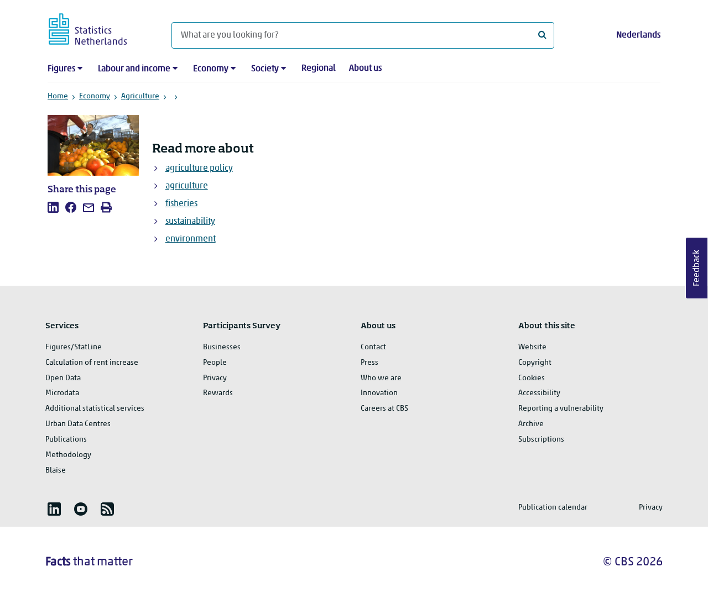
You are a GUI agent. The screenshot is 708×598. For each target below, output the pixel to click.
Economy (210, 69)
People (215, 362)
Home (58, 96)
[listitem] (53, 207)
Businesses (222, 347)
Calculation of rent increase (91, 362)
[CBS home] (99, 27)
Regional (318, 68)
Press (369, 362)
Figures (61, 69)
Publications (66, 439)
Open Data (63, 378)
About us (365, 68)
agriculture (186, 186)
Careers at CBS (384, 408)
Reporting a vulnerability (560, 408)
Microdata (62, 393)
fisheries (181, 204)
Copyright (534, 362)
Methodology (68, 455)
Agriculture (140, 96)
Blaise (55, 470)
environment (190, 239)
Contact (373, 347)
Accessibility (539, 393)
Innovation (379, 393)
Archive (531, 424)
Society (265, 69)
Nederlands (638, 35)
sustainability (190, 221)
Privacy (215, 378)
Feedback (697, 268)
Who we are (381, 378)
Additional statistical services (94, 408)
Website (532, 347)
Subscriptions (541, 439)
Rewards (218, 393)
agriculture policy (199, 168)
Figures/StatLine (73, 347)
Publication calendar (552, 507)
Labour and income (134, 69)
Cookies (531, 378)
